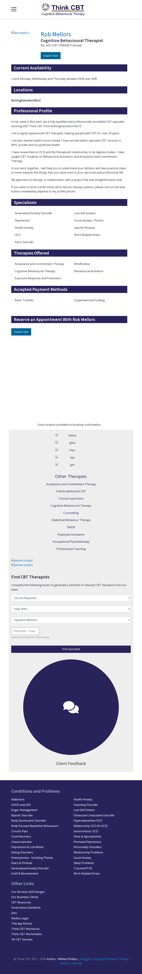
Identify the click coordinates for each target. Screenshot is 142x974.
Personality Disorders (88, 847)
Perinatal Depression (87, 842)
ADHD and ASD (21, 805)
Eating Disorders (22, 852)
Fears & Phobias (21, 863)
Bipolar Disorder (22, 815)
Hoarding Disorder (86, 805)
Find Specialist (71, 649)
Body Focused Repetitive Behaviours (34, 826)
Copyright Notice (105, 959)
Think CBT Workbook (25, 929)
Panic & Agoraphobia (87, 836)
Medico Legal (19, 918)
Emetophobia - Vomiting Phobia (32, 858)
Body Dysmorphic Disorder (28, 820)
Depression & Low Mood (27, 847)
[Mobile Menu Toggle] (13, 9)
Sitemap (77, 963)
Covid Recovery (21, 836)
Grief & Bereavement (24, 873)
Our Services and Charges (28, 892)
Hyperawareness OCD (88, 820)
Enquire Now (50, 55)
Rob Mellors (56, 34)
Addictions (18, 799)
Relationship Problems (88, 852)
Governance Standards (26, 907)
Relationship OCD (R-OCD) (91, 826)
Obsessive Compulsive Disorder (94, 815)
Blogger (85, 959)
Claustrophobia (21, 842)
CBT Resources (21, 902)
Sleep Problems (84, 863)
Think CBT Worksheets (26, 934)
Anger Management (24, 810)
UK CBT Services (22, 939)
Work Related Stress (87, 873)
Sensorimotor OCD (86, 831)
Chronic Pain (19, 831)
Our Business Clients (24, 897)
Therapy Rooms (21, 923)
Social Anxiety (82, 858)
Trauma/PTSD (83, 868)
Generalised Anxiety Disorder (30, 868)
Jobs (14, 913)
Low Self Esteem (84, 810)
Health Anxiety (83, 799)
